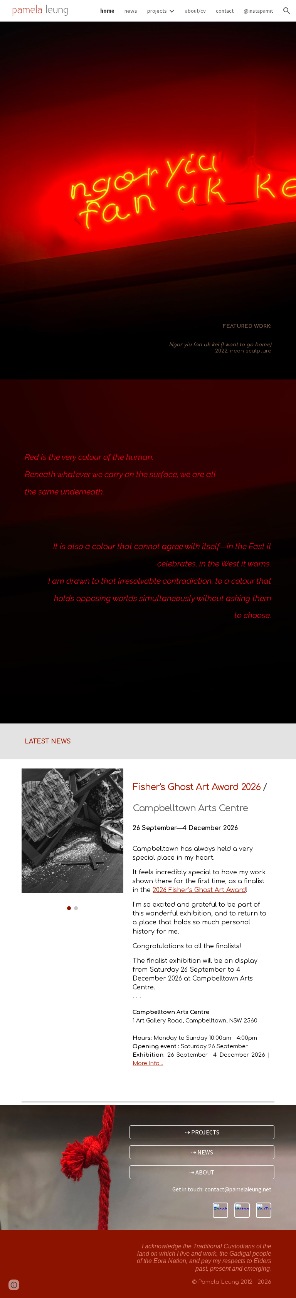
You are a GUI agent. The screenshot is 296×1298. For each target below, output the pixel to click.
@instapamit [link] (258, 10)
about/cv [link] (195, 10)
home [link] (107, 10)
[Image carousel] (72, 839)
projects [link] (157, 10)
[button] (287, 11)
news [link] (130, 10)
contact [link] (225, 10)
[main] (180, 337)
